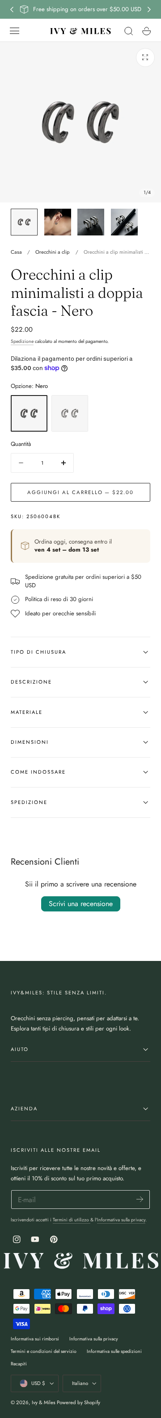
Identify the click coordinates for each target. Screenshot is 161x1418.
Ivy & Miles (43, 1402)
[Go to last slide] (11, 9)
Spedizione (22, 341)
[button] (15, 31)
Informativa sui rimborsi (35, 1339)
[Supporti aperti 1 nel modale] (145, 57)
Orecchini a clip (52, 252)
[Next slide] (149, 9)
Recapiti (19, 1363)
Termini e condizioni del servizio (43, 1351)
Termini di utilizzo (71, 1219)
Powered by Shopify (78, 1402)
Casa (16, 252)
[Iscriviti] (139, 1199)
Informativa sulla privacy (121, 1219)
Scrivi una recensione (81, 904)
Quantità (21, 444)
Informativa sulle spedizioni (114, 1351)
